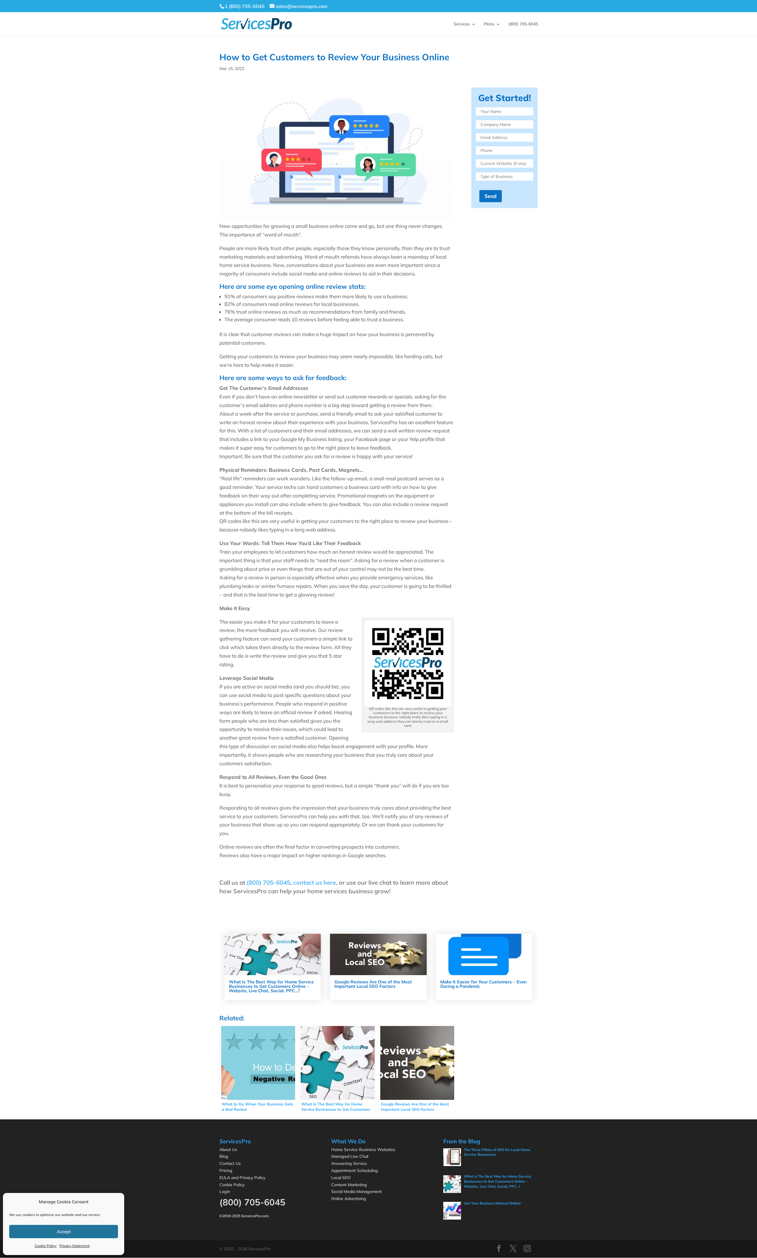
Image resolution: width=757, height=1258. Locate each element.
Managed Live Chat (349, 1156)
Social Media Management (356, 1191)
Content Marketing (349, 1184)
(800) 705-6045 (523, 24)
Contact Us (230, 1163)
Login (224, 1191)
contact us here (314, 882)
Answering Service (349, 1163)
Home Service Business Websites (363, 1149)
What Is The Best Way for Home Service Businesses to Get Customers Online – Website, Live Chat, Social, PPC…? (271, 986)
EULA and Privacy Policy (242, 1177)
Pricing (225, 1170)
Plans (489, 24)
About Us (228, 1149)
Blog (223, 1156)
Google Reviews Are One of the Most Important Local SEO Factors (373, 984)
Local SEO (341, 1177)
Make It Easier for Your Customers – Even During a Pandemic (483, 984)
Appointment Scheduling (354, 1170)
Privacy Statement (74, 1246)
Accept (64, 1231)
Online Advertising (348, 1198)
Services (462, 24)
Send (490, 196)
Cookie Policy (45, 1246)
